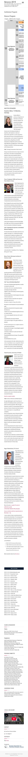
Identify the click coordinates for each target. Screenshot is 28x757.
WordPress (16, 755)
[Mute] (20, 723)
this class (17, 553)
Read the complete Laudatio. (9, 396)
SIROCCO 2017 (7, 574)
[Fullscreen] (22, 723)
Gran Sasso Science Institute (10, 731)
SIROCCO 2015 (7, 577)
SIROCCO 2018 (7, 572)
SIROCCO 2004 (7, 597)
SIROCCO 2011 (7, 584)
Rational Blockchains (13, 550)
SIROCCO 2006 (7, 593)
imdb (14, 508)
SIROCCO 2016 (7, 575)
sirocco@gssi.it (8, 733)
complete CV (13, 505)
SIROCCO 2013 (7, 581)
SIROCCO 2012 (7, 582)
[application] (14, 718)
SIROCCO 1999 (7, 605)
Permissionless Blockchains (16, 544)
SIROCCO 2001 (7, 602)
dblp (8, 508)
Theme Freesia (19, 753)
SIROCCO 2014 (7, 579)
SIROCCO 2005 (7, 595)
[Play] (6, 723)
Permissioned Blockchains (16, 543)
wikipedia (11, 508)
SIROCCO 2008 (7, 590)
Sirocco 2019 (10, 2)
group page (17, 508)
